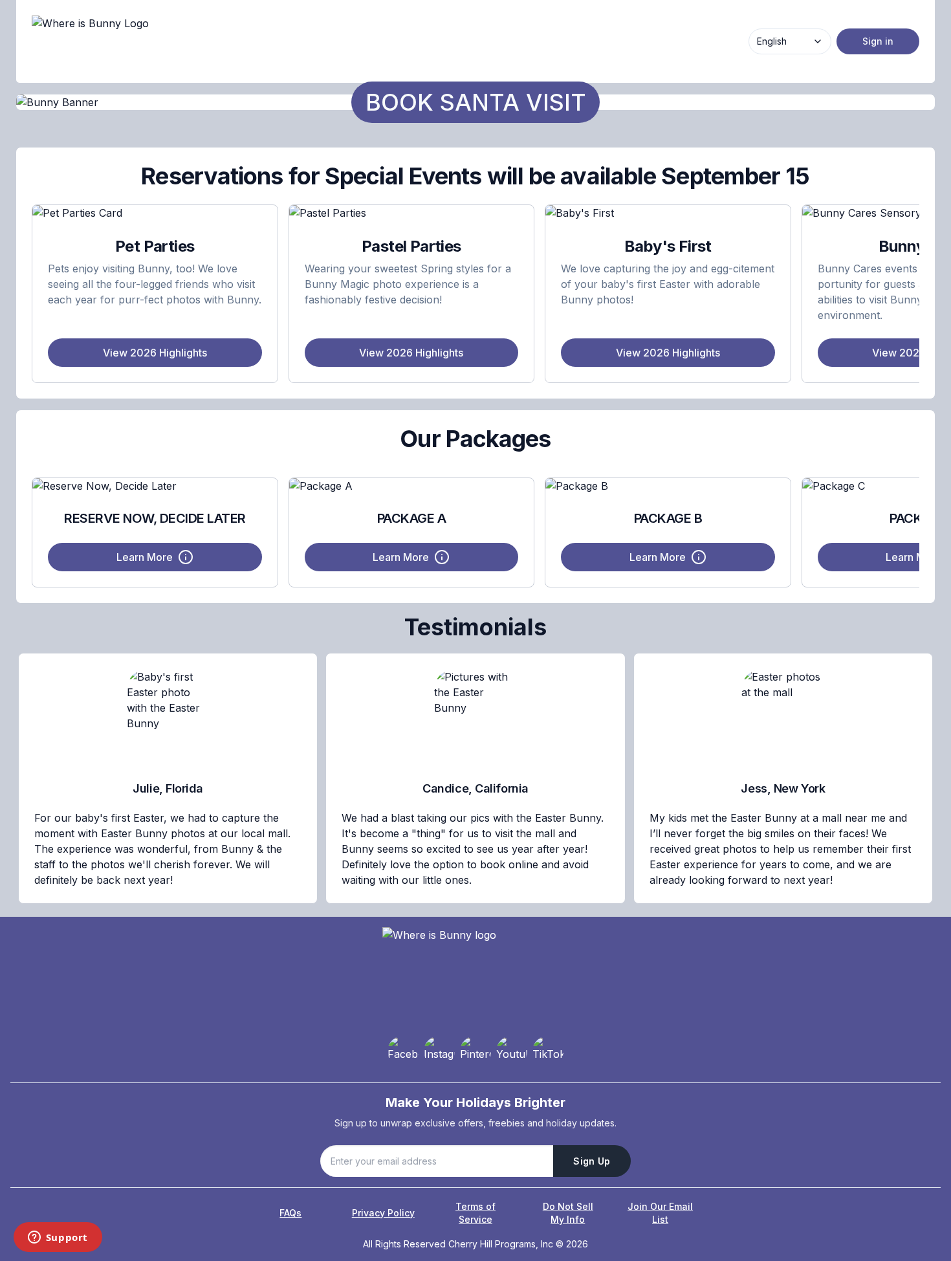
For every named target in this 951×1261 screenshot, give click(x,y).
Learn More (144, 557)
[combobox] (790, 41)
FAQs (290, 1212)
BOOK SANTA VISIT (476, 102)
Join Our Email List (660, 1213)
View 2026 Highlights (155, 352)
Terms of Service (475, 1213)
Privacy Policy (383, 1212)
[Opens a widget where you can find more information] (57, 1238)
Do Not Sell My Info (568, 1213)
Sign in (877, 41)
